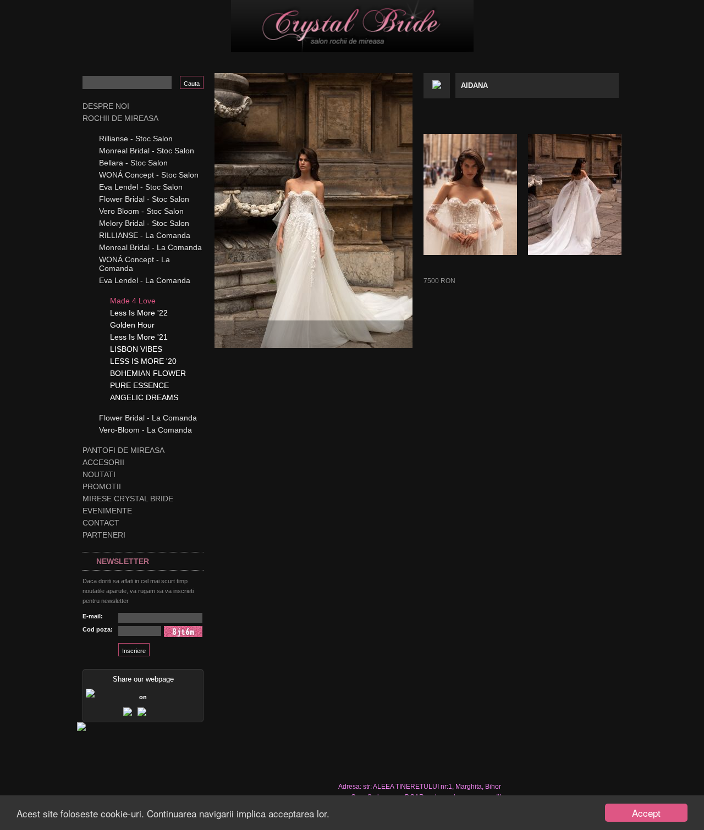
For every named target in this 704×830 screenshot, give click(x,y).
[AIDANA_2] (470, 194)
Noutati (99, 474)
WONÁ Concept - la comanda (134, 264)
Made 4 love (133, 300)
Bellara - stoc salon (133, 162)
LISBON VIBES (136, 349)
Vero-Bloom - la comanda (145, 429)
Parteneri (103, 534)
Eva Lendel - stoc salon (141, 186)
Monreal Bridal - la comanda (150, 247)
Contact (100, 522)
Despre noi (105, 106)
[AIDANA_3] (575, 194)
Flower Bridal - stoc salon (144, 199)
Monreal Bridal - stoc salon (146, 150)
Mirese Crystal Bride (127, 498)
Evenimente (107, 510)
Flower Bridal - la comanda (148, 417)
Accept (646, 813)
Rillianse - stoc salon (136, 138)
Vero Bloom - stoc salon (141, 211)
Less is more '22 (139, 312)
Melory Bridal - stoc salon (144, 223)
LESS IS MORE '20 (143, 361)
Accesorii (103, 462)
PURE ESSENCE (139, 385)
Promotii (101, 486)
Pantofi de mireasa (123, 450)
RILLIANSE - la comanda (144, 235)
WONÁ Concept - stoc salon (149, 174)
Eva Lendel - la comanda (144, 280)
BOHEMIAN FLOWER (148, 373)
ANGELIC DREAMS (144, 397)
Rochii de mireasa (120, 118)
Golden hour (132, 324)
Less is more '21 (139, 337)
